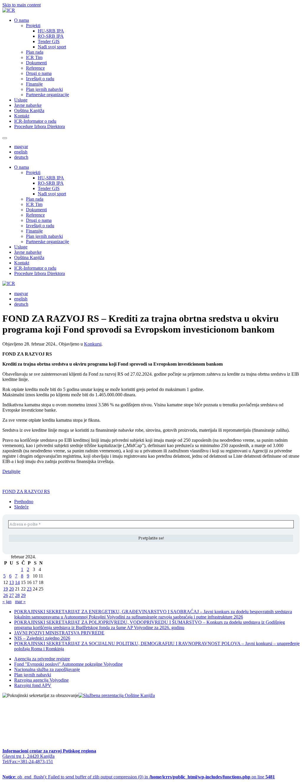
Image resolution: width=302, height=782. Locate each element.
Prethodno (23, 501)
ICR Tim (34, 57)
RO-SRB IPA (51, 36)
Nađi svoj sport (52, 46)
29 (23, 595)
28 (17, 595)
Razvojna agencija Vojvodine (41, 680)
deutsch (21, 157)
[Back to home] (8, 10)
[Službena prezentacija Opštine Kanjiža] (116, 695)
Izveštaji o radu (40, 78)
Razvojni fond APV (32, 685)
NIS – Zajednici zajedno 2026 (42, 638)
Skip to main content (21, 4)
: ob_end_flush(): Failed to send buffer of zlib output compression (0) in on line (138, 776)
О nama (21, 20)
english (20, 151)
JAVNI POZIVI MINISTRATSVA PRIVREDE (59, 632)
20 (11, 588)
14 (17, 582)
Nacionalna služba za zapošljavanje (47, 669)
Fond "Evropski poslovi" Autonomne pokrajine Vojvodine (68, 664)
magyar (21, 146)
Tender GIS (49, 41)
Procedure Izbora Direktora (39, 126)
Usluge (20, 99)
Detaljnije (11, 471)
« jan (7, 601)
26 (5, 595)
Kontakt (21, 115)
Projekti (33, 25)
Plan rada (34, 52)
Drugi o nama (39, 73)
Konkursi (92, 343)
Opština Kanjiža (29, 110)
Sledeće (21, 506)
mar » (20, 601)
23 (29, 588)
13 (11, 582)
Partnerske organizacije (47, 94)
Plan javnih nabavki (44, 89)
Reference (35, 68)
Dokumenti (36, 62)
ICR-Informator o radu (35, 121)
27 (11, 595)
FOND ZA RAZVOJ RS (26, 491)
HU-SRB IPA (51, 30)
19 (5, 588)
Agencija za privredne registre (42, 658)
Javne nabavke (28, 105)
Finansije (34, 83)
